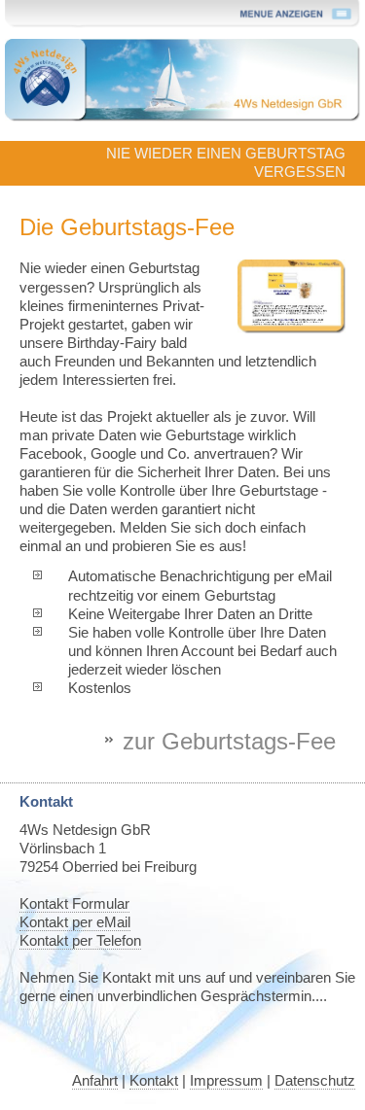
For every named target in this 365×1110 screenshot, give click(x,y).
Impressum (226, 1081)
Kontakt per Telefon (80, 941)
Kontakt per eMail (74, 922)
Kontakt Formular (74, 904)
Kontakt (153, 1081)
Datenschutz (314, 1081)
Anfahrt (95, 1081)
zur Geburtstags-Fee (229, 741)
